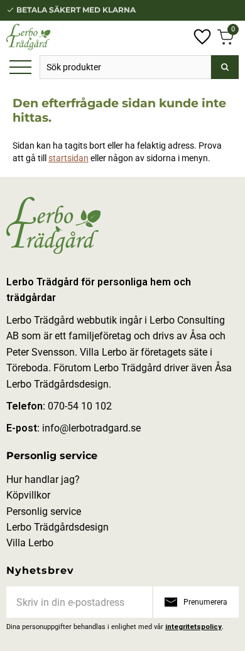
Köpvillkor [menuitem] (28, 495)
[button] (20, 68)
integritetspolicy (193, 627)
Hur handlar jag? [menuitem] (43, 479)
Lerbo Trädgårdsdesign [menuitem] (57, 527)
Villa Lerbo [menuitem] (29, 543)
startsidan (68, 158)
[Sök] (225, 67)
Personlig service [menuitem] (51, 456)
